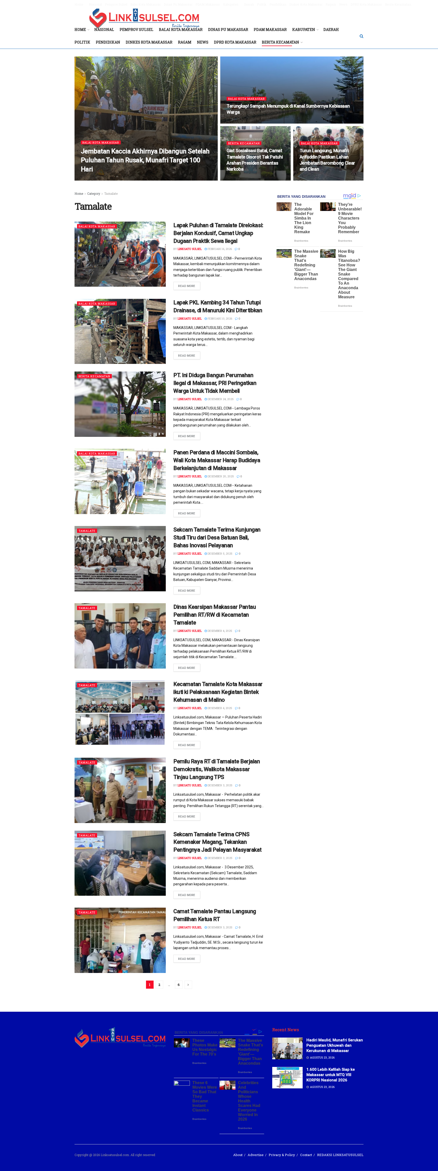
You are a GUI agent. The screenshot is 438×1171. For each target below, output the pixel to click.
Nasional (95, 4)
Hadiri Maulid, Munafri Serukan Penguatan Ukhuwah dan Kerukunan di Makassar (334, 1045)
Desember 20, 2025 (220, 476)
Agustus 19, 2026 (126, 179)
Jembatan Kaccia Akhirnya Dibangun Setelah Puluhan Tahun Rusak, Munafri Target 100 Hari (145, 160)
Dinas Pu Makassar (178, 4)
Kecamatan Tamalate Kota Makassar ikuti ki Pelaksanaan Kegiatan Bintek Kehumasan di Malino (218, 692)
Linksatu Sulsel (97, 179)
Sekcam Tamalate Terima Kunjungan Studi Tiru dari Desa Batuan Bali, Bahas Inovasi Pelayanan (217, 537)
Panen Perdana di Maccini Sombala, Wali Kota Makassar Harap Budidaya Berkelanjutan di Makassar (216, 460)
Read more (186, 286)
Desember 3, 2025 (219, 785)
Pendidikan (277, 4)
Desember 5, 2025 (219, 553)
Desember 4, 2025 (219, 631)
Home (79, 4)
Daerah (249, 4)
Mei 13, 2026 (237, 179)
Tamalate (111, 193)
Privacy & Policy (282, 1155)
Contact (306, 1155)
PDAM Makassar (207, 4)
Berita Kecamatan (398, 4)
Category (93, 193)
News (343, 4)
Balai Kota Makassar (145, 4)
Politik (261, 4)
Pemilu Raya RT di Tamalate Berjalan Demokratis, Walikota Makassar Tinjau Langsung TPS (216, 769)
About (238, 1155)
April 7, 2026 (311, 179)
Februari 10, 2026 (219, 318)
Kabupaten (230, 4)
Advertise (256, 1155)
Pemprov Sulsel (116, 4)
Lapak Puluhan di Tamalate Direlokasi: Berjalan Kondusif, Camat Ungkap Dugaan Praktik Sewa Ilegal (218, 233)
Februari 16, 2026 (219, 249)
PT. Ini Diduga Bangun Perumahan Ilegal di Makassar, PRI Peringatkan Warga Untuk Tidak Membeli (215, 383)
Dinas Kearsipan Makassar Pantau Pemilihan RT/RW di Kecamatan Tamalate (214, 615)
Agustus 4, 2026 (240, 122)
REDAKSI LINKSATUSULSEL (340, 1155)
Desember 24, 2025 (220, 399)
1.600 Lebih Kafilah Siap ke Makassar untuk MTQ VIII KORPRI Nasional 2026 (330, 1074)
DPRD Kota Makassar (366, 4)
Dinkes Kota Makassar (305, 4)
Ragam (330, 4)
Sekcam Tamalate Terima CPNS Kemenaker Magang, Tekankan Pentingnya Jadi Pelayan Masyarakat (217, 842)
